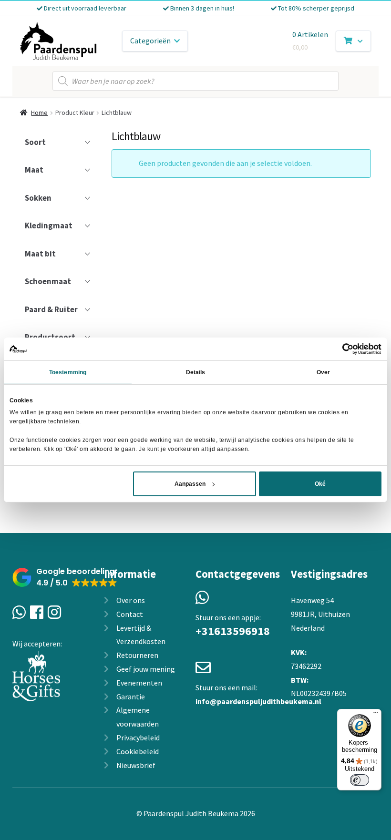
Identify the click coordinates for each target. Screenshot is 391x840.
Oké (320, 484)
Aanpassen (190, 484)
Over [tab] (323, 372)
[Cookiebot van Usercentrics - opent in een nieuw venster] (339, 349)
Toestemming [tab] (67, 372)
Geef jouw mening (145, 669)
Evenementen (139, 682)
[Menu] (375, 714)
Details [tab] (196, 372)
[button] (64, 577)
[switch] (359, 780)
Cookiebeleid (137, 751)
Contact (129, 614)
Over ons (130, 600)
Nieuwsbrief (135, 765)
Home (39, 112)
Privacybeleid (138, 737)
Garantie (130, 696)
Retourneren (137, 655)
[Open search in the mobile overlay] (195, 81)
